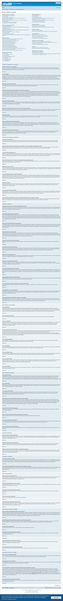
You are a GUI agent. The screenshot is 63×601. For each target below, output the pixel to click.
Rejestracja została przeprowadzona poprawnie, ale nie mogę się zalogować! (13, 18)
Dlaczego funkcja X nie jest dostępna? (37, 52)
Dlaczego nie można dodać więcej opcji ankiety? (9, 42)
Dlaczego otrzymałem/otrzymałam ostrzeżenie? (9, 46)
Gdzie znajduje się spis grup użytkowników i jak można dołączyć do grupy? (43, 18)
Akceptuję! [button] (56, 597)
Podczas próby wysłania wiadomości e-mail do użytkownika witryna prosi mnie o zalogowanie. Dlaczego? (16, 35)
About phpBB (44, 556)
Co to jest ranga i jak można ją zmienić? (8, 33)
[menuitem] (3, 7)
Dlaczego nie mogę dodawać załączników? (8, 45)
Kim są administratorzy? (35, 15)
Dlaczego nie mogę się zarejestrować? (8, 17)
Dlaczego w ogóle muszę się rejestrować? (8, 15)
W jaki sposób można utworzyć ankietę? (8, 41)
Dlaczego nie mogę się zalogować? (7, 19)
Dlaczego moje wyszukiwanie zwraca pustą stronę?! (40, 36)
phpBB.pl (19, 169)
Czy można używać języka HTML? (7, 54)
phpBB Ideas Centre (55, 562)
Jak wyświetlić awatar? (5, 32)
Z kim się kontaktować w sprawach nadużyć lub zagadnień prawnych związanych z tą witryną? (46, 53)
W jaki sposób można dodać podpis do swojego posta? (10, 40)
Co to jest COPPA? (5, 16)
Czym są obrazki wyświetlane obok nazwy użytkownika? (10, 31)
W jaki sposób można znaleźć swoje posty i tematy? (40, 38)
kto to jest (32, 569)
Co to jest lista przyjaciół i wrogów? (37, 30)
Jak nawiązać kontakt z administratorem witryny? (39, 54)
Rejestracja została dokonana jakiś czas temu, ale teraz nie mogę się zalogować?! (14, 20)
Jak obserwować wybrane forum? (37, 43)
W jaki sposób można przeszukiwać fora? (38, 34)
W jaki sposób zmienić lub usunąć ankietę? (8, 43)
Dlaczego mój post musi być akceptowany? (8, 49)
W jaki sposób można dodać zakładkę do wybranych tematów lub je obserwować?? (44, 42)
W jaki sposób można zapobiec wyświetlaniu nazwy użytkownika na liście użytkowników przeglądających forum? (15, 27)
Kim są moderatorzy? (35, 16)
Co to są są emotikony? (5, 55)
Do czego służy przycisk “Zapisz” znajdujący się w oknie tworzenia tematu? (13, 48)
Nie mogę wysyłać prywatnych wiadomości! (38, 25)
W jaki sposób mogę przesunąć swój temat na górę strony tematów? (12, 50)
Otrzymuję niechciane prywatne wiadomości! (38, 26)
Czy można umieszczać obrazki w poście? (8, 56)
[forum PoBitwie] (7, 4)
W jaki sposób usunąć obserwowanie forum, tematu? (40, 44)
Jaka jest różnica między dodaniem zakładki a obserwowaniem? (41, 41)
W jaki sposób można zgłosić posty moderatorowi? (9, 47)
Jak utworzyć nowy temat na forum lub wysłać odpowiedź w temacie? (12, 38)
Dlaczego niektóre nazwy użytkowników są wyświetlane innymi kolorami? (43, 20)
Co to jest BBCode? (5, 53)
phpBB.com (25, 169)
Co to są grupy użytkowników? (36, 17)
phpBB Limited (31, 555)
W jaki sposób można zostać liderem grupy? (38, 19)
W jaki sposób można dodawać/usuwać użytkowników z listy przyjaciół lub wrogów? (44, 31)
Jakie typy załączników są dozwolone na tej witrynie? (40, 47)
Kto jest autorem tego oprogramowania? (38, 51)
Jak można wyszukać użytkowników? (37, 37)
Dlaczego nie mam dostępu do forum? (8, 44)
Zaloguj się (58, 3)
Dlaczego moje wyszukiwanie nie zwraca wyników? (39, 35)
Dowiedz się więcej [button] (12, 599)
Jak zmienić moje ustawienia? (6, 26)
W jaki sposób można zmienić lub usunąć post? (9, 39)
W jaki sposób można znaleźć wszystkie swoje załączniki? (41, 48)
